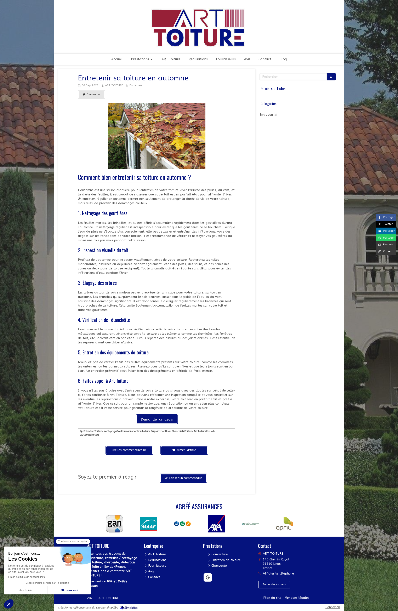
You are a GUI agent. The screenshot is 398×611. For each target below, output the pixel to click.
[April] (281, 523)
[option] (111, 523)
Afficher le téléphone (278, 573)
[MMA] (179, 523)
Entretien (266, 114)
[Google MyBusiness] (208, 577)
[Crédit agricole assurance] (247, 524)
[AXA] (213, 523)
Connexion (332, 607)
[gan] (111, 523)
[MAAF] (145, 523)
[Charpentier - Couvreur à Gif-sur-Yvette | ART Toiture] (199, 33)
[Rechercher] (331, 76)
